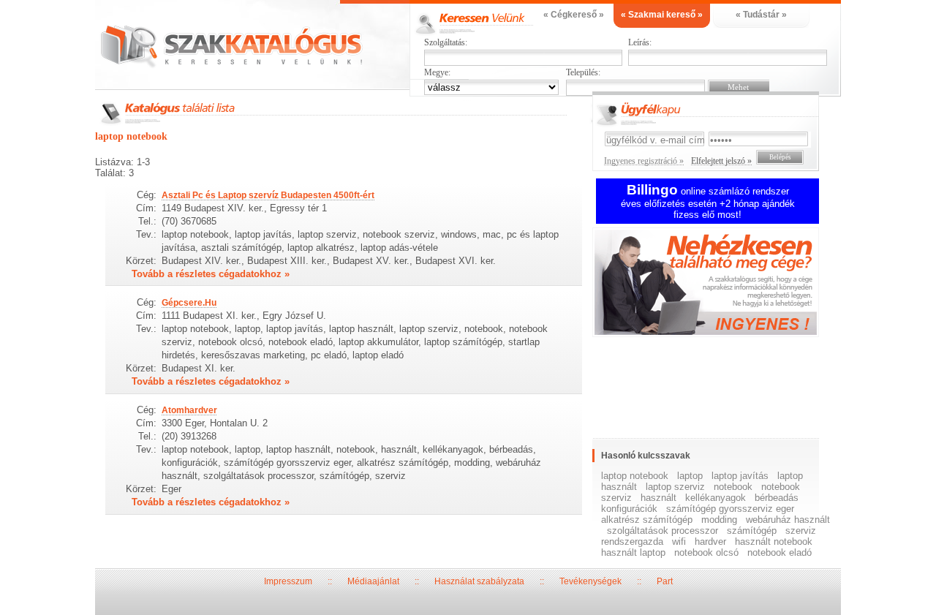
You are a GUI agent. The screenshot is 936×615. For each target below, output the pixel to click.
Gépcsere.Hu (189, 303)
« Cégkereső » (573, 15)
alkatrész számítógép (646, 519)
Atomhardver (189, 410)
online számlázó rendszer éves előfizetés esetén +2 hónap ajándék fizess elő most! (708, 203)
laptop (690, 475)
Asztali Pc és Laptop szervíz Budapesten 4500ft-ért (268, 195)
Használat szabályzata (479, 581)
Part (665, 581)
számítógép (752, 530)
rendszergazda (632, 541)
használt (658, 497)
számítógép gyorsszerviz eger (730, 508)
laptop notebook (634, 475)
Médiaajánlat (373, 581)
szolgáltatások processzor (662, 530)
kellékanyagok (715, 497)
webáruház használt (788, 519)
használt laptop (633, 552)
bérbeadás (777, 497)
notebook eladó (779, 552)
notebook (733, 486)
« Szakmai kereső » (662, 15)
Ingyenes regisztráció (716, 284)
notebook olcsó (706, 552)
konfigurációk (629, 508)
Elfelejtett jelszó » (721, 161)
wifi (679, 541)
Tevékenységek (590, 581)
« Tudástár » (761, 15)
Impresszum (288, 581)
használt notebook (773, 541)
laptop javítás (740, 475)
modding (719, 519)
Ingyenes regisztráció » (644, 161)
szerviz (800, 530)
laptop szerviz (675, 486)
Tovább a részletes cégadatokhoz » (211, 273)
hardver (710, 541)
